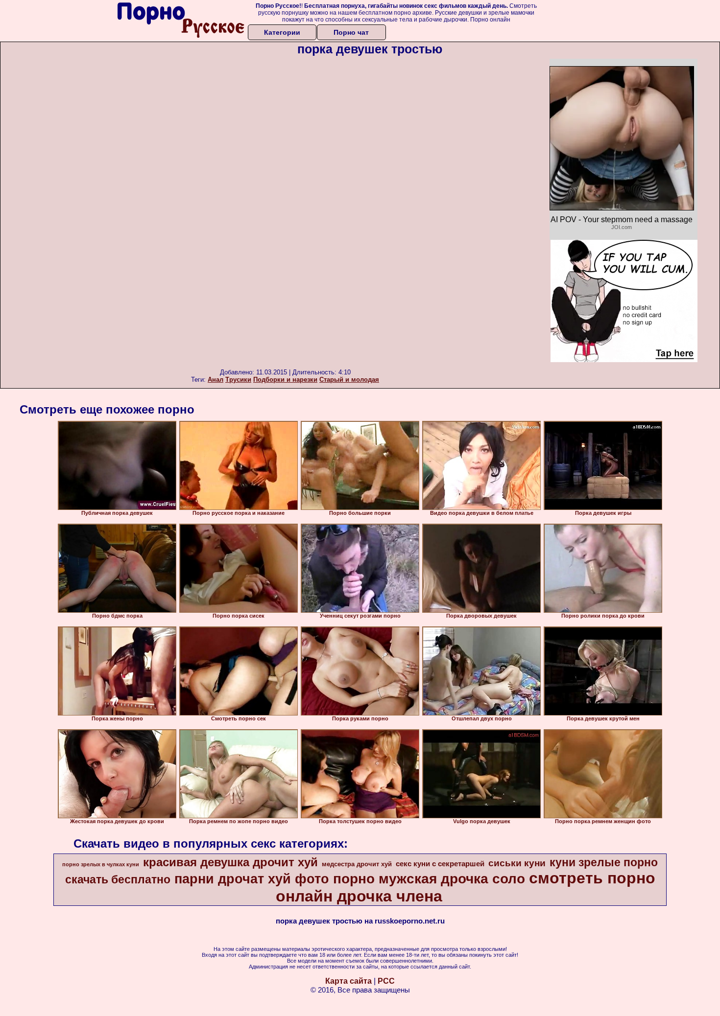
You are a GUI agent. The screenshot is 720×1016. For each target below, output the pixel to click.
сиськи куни (517, 863)
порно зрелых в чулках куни (100, 864)
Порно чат (351, 32)
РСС (386, 981)
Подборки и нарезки (285, 379)
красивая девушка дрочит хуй (230, 862)
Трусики (238, 379)
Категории (282, 32)
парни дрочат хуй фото (251, 879)
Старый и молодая (349, 379)
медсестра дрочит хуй (357, 864)
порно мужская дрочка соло (429, 878)
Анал (215, 379)
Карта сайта (348, 981)
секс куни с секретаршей (440, 864)
